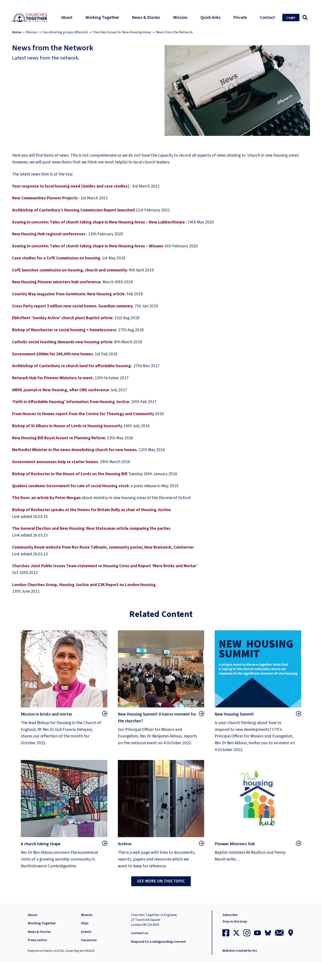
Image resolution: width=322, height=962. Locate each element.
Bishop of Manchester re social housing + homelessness (64, 330)
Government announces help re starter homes (55, 462)
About (32, 914)
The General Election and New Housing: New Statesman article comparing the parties (91, 528)
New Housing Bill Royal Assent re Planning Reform (58, 438)
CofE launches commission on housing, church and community (69, 270)
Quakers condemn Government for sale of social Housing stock (70, 486)
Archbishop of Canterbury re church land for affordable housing (71, 366)
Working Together (42, 923)
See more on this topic (161, 881)
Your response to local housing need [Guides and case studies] (70, 186)
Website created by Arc (239, 950)
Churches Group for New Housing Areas (122, 32)
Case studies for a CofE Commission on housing (56, 258)
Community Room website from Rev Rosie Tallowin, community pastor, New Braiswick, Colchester (103, 547)
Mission (31, 32)
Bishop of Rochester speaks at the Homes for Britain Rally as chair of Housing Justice (91, 510)
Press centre (37, 940)
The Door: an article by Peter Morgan (46, 498)
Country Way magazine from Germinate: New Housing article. (69, 294)
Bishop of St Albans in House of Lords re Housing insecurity (67, 426)
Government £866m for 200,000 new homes (52, 354)
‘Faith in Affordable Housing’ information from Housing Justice (70, 402)
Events (86, 931)
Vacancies (89, 940)
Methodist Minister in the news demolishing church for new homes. (75, 450)
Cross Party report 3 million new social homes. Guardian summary (72, 306)
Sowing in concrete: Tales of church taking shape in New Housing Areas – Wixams (87, 246)
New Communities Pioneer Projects (45, 198)
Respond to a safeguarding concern (158, 941)
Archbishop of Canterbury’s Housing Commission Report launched (73, 210)
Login (291, 17)
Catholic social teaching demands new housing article (62, 342)
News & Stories (39, 931)
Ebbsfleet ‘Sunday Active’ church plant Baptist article (62, 318)
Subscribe (229, 914)
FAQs (84, 923)
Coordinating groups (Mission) (65, 32)
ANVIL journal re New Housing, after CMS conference (60, 390)
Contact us (139, 933)
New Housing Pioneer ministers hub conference (56, 282)
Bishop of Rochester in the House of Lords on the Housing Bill (69, 474)
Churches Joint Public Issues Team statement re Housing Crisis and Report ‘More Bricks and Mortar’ (104, 566)
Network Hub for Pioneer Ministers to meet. (53, 378)
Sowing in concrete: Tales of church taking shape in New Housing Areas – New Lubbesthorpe (98, 222)
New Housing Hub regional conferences (49, 234)
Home (16, 32)
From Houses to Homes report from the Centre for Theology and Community (83, 414)
